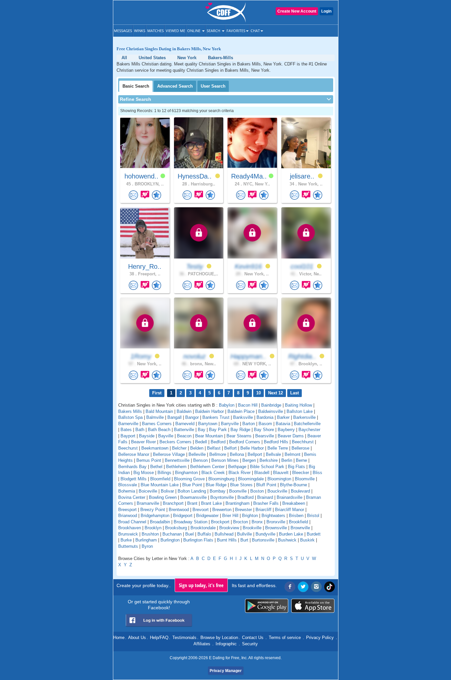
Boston (257, 491)
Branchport (173, 503)
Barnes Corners (157, 423)
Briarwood (127, 515)
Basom (265, 423)
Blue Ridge (216, 484)
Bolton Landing (192, 491)
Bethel (156, 466)
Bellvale (273, 454)
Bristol (313, 515)
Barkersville (304, 417)
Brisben (296, 515)
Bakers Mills (130, 411)
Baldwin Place (241, 411)
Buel (189, 534)
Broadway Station (190, 521)
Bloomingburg (221, 478)
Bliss (317, 472)
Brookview (229, 527)
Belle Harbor (252, 448)
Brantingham (238, 503)
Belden (196, 448)
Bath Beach (159, 429)
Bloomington (279, 478)
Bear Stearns (239, 435)
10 (258, 392)
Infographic (226, 643)
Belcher (179, 448)
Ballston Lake (300, 411)
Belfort (230, 448)
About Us (137, 637)
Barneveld (184, 423)
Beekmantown (154, 448)
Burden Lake (291, 534)
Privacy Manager (226, 670)
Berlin (286, 460)
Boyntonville (222, 497)
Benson (200, 460)
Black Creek (213, 472)
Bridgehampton (155, 515)
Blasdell (261, 472)
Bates (126, 429)
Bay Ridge (240, 429)
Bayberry (286, 429)
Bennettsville (177, 460)
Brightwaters (273, 515)
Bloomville (305, 478)
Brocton (240, 521)
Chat (255, 30)
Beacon (184, 435)
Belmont (292, 454)
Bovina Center (131, 497)
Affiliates (201, 643)
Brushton (150, 534)
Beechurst (128, 448)
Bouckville (277, 491)
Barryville (230, 423)
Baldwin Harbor (209, 411)
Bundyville (265, 534)
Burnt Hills (227, 540)
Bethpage (237, 466)
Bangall (174, 417)
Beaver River (143, 441)
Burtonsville (263, 540)
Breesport (127, 509)
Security (250, 643)
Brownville (300, 527)
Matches (155, 30)
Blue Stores (241, 484)
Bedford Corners (244, 441)
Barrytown (207, 423)
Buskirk (307, 540)
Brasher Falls (266, 503)
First (156, 392)
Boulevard (300, 491)
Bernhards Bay (132, 466)
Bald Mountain (159, 411)
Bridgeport (182, 515)
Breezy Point (152, 509)
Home (118, 637)
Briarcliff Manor (289, 509)
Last (294, 392)
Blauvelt (281, 472)
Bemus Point (148, 460)
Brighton (250, 515)
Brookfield (298, 521)
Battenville (184, 429)
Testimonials (184, 637)
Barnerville (128, 423)
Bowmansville (193, 497)
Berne (301, 460)
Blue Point (192, 484)
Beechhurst (303, 441)
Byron (147, 546)
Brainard (265, 497)
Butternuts (128, 546)
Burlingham (146, 540)
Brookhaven (129, 527)
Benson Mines (225, 460)
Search (214, 30)
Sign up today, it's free (201, 585)
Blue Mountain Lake (160, 484)
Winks (139, 30)
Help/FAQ (159, 637)
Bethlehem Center (207, 466)
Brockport (220, 521)
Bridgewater (207, 515)
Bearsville (264, 435)
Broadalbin (160, 521)
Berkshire (269, 460)
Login (326, 11)
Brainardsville (289, 497)
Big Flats (296, 466)
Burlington (170, 540)
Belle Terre (277, 448)
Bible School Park (267, 466)
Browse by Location (219, 637)
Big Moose (143, 472)
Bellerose (300, 448)
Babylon (226, 405)
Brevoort (200, 509)
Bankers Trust (215, 417)
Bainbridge (271, 405)
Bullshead (224, 534)
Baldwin (184, 411)
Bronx (257, 521)
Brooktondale (203, 527)
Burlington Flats (198, 540)
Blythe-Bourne (293, 484)
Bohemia (126, 491)
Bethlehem (176, 466)
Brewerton (221, 509)
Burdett (314, 534)
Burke (126, 540)
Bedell (201, 441)
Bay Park (218, 429)
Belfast (214, 448)
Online (194, 30)
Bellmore (217, 454)
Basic (135, 86)
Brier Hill (230, 515)
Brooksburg (176, 527)
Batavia (283, 423)
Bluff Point (266, 484)
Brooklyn (153, 527)
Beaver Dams (291, 435)
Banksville (243, 417)
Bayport (128, 435)
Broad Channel (132, 521)
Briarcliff (263, 509)
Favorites (235, 30)
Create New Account (296, 11)
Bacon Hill (248, 405)
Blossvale (127, 484)
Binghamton (186, 472)
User (213, 86)
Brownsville (276, 527)
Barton (248, 423)
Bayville (165, 435)
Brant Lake (211, 503)
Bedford (218, 441)
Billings (164, 472)
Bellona (237, 454)
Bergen (249, 460)
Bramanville (148, 503)
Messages (123, 30)
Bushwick (287, 540)
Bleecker (300, 472)
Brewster (243, 509)
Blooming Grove (189, 478)
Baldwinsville (270, 411)
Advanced (175, 86)
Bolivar (167, 491)
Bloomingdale (251, 478)
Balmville (155, 417)
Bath (139, 429)
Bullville (244, 534)
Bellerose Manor (133, 454)
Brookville (252, 527)
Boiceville (148, 491)
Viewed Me (175, 30)
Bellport (255, 454)
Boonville (238, 491)
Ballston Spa (130, 417)
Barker (283, 417)
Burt (244, 540)
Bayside (147, 435)
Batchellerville (307, 423)
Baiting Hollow (298, 405)
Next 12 (275, 392)
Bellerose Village (169, 454)
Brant (192, 503)
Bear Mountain (209, 435)
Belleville (197, 454)
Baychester (309, 429)
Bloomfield (160, 478)
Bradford (245, 497)
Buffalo (204, 534)
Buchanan (172, 534)
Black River (239, 472)
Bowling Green (163, 497)
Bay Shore (264, 429)
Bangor (192, 417)
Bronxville (275, 521)
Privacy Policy (320, 637)
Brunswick (128, 534)
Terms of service (285, 637)
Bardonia (265, 417)
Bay (201, 429)
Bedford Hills (276, 441)
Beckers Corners (175, 441)
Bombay (218, 491)
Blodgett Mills (134, 478)
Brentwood (179, 509)
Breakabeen (293, 503)
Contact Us (252, 637)
